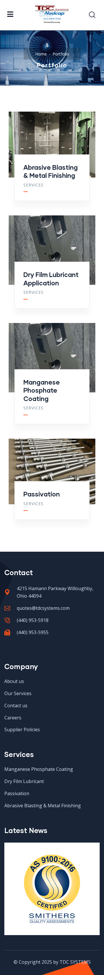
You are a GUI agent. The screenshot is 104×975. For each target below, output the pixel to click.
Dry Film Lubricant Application (51, 279)
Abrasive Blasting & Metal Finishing (50, 171)
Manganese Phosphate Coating (41, 390)
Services (33, 185)
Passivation (41, 494)
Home (41, 54)
